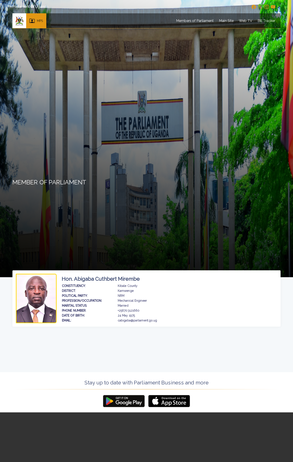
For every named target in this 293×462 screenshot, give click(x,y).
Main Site (226, 21)
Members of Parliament (195, 21)
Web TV (245, 21)
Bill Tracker (266, 21)
